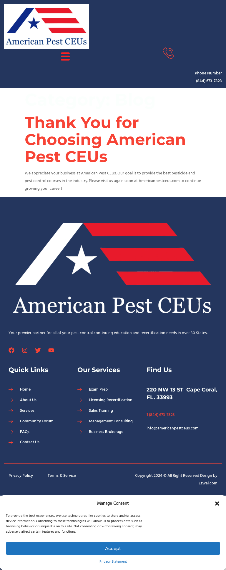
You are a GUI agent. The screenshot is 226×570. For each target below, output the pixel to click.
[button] (217, 503)
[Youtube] (51, 350)
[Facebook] (11, 350)
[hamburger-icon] (65, 56)
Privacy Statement (113, 561)
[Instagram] (25, 350)
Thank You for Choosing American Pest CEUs (105, 139)
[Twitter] (38, 350)
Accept (113, 548)
